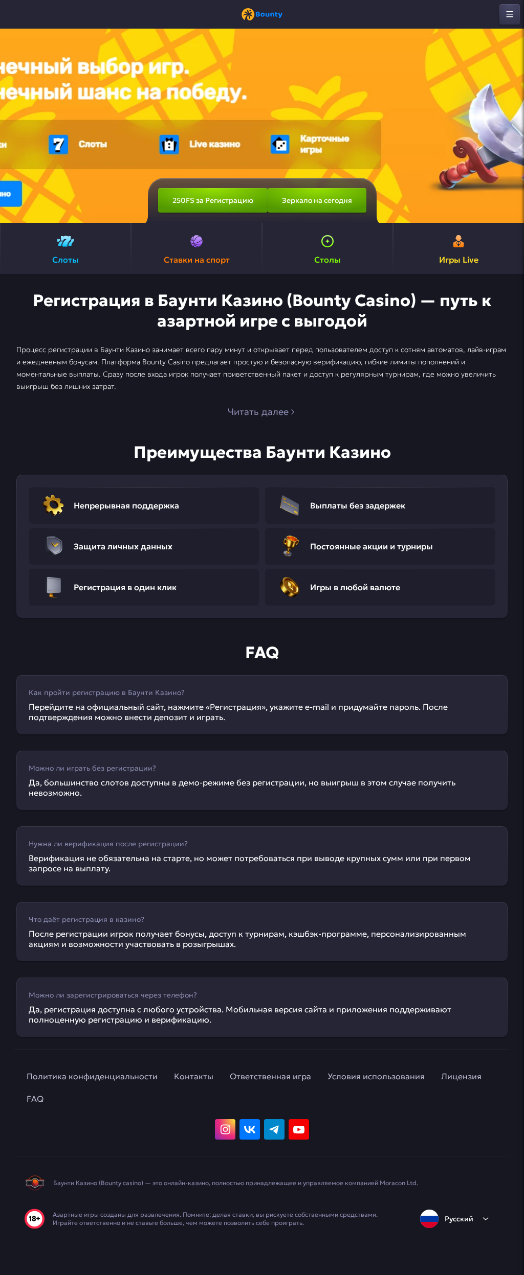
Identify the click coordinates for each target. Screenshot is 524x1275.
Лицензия (461, 1076)
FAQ (35, 1099)
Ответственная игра (270, 1076)
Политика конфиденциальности (92, 1076)
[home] (262, 14)
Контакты (193, 1076)
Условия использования (376, 1076)
